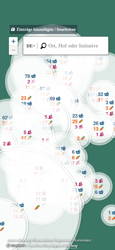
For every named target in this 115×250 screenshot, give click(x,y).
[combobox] (66, 45)
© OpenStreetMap (37, 245)
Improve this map (64, 245)
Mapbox (15, 246)
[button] (37, 208)
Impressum (63, 240)
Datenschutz (42, 240)
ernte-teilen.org (18, 240)
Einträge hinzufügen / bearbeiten (46, 29)
